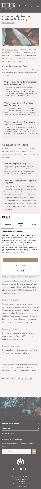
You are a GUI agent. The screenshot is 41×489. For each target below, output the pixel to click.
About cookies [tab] (20, 225)
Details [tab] (33, 225)
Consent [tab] (7, 225)
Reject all (20, 271)
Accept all (20, 260)
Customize (20, 265)
